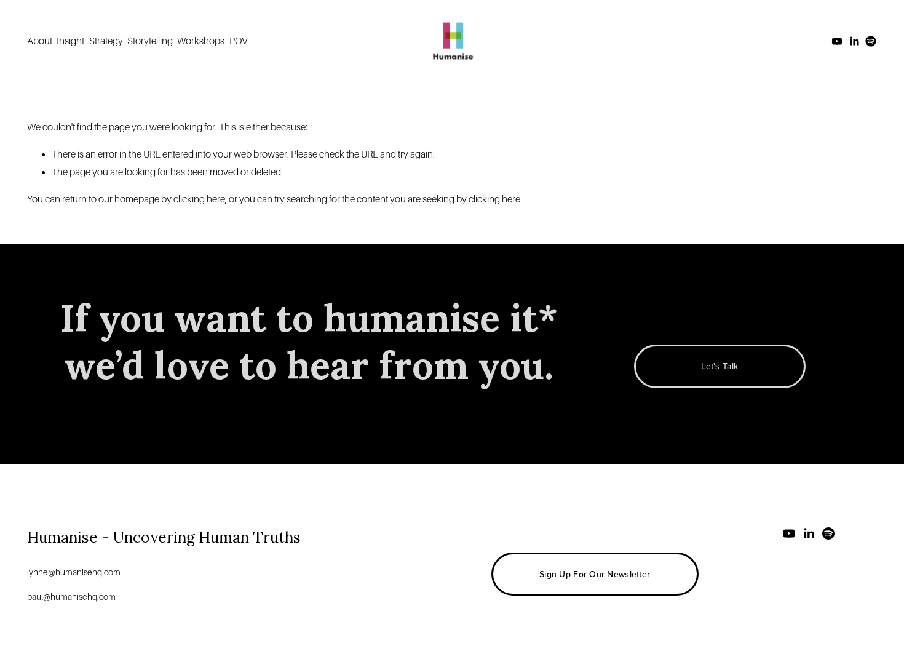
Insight (70, 41)
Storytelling (150, 41)
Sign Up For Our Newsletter (594, 574)
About (39, 41)
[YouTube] (837, 41)
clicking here (199, 199)
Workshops (200, 41)
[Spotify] (871, 41)
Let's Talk (719, 366)
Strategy (106, 41)
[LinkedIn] (854, 41)
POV (238, 41)
